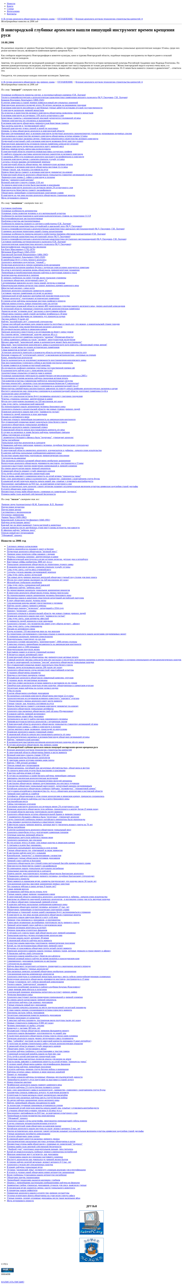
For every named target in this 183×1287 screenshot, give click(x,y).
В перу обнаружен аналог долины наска (26, 600)
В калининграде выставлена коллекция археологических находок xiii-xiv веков (45, 742)
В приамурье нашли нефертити (22, 1190)
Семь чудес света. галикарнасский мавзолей (22, 404)
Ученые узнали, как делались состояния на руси (24, 169)
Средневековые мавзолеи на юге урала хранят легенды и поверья (33, 283)
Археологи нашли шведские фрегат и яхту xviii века (32, 917)
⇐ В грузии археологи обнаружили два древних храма (28, 82)
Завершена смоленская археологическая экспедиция (32, 778)
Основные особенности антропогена (19, 211)
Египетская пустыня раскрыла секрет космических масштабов (37, 1095)
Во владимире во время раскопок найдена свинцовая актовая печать (34, 378)
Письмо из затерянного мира (15, 417)
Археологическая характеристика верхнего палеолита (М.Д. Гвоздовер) (36, 244)
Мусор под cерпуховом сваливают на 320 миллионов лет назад (32, 401)
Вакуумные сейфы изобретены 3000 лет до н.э (29, 562)
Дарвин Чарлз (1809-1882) (14, 517)
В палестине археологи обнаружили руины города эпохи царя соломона (42, 1036)
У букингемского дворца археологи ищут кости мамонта (34, 701)
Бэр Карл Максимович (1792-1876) (18, 249)
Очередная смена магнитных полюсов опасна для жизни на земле (39, 1059)
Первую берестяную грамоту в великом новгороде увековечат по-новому (37, 172)
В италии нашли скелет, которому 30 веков (28, 938)
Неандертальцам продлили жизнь (23, 649)
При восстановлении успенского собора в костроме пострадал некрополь (37, 362)
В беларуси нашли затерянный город (25, 654)
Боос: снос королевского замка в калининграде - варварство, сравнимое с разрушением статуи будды (50, 478)
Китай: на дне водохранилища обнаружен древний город (35, 945)
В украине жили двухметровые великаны (27, 680)
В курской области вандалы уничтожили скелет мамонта (35, 811)
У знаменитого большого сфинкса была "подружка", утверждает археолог (37, 437)
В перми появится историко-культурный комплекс (25, 365)
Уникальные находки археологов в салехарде (23, 442)
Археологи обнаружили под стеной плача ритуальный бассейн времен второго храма (49, 863)
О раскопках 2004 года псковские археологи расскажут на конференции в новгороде (42, 156)
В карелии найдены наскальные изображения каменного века (31, 453)
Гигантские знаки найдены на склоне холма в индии (32, 688)
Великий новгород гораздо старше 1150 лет (22, 182)
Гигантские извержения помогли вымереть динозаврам (34, 1015)
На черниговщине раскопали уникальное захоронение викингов (38, 590)
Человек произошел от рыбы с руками (25, 1025)
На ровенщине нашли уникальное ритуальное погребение (35, 868)
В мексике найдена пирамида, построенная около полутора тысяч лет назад (44, 1020)
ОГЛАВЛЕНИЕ (65, 82)
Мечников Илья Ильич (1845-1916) (18, 252)
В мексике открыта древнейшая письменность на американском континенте (38, 419)
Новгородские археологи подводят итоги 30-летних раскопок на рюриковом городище (43, 105)
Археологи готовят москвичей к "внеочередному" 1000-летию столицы (42, 641)
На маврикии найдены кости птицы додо (27, 891)
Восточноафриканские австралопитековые (22, 218)
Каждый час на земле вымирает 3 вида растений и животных (31, 525)
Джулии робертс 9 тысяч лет (15, 319)
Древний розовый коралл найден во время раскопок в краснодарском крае (43, 958)
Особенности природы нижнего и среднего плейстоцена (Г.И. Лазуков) (36, 223)
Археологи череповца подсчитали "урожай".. (23, 262)
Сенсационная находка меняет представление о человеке (35, 603)
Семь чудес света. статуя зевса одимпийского (29, 569)
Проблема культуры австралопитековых (20, 221)
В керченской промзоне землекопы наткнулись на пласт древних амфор (42, 992)
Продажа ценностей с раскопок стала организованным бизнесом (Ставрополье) (40, 383)
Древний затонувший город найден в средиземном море (34, 925)
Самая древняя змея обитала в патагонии (27, 989)
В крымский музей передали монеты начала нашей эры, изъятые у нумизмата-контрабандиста (47, 481)
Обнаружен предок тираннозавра (23, 1177)
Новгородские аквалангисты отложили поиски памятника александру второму (40, 144)
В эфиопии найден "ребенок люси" (18, 530)
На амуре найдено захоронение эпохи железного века (33, 1100)
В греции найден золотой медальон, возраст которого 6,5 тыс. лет (39, 1162)
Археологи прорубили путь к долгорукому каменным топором (37, 832)
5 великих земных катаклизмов (22, 546)
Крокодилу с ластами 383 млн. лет (23, 1028)
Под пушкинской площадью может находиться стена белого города (34, 422)
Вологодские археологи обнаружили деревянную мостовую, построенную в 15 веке (42, 463)
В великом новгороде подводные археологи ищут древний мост (32, 146)
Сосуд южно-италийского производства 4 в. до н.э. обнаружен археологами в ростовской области (55, 791)
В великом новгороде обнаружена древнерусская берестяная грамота (35, 123)
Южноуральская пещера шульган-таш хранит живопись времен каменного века (40, 285)
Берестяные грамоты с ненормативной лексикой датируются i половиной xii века (41, 118)
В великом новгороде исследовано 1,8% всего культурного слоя (32, 115)
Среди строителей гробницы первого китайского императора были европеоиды (46, 819)
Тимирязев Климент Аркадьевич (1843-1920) (23, 257)
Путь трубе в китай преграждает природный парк (25, 473)
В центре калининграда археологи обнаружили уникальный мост (39, 829)
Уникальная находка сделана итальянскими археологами (34, 935)
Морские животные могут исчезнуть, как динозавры (32, 1154)
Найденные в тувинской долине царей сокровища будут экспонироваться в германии (49, 912)
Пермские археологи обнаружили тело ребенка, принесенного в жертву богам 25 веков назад (52, 809)
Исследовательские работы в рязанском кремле (24, 329)
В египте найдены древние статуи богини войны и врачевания (37, 1069)
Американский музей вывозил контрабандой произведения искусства (35, 296)
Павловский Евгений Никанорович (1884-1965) (24, 254)
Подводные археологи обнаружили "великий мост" (32, 551)
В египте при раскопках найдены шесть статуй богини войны (37, 1097)
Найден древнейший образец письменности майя (31, 1103)
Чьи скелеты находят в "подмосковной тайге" (23, 126)
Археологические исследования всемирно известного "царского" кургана (43, 698)
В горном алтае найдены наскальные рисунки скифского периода (33, 301)
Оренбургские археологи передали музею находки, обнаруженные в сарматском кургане (50, 685)
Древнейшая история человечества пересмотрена (31, 1115)
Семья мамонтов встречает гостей (17, 350)
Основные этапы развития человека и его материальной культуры (33, 213)
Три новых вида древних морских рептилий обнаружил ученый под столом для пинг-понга (52, 577)
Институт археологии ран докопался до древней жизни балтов (37, 1159)
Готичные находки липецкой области (25, 835)
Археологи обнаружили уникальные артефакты (24, 424)
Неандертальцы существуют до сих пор (26, 639)
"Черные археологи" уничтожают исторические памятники (30, 298)
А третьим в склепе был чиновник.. (24, 845)
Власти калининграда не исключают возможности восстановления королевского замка (43, 360)
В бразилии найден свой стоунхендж (25, 953)
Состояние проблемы (11, 208)
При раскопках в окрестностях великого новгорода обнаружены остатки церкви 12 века (44, 136)
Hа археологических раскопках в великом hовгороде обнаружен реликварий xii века (48, 737)
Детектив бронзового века (20, 994)
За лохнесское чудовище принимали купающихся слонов (35, 1105)
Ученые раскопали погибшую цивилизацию (28, 1133)
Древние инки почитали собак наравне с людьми (31, 554)
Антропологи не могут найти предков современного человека (37, 719)
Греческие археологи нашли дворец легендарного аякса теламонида (40, 1038)
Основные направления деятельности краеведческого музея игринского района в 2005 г (44, 375)
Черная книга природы (12, 448)
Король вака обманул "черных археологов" (28, 969)
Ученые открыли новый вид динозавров (26, 1005)
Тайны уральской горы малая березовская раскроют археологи (31, 326)
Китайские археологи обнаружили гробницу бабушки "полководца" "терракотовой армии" (51, 788)
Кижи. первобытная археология (16, 357)
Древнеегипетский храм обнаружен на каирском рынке (34, 1126)
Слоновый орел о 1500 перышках (23, 647)
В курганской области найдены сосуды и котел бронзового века (38, 799)
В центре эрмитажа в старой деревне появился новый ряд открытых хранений (39, 102)
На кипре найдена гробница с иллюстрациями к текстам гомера (38, 1051)
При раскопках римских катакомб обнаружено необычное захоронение (36, 460)
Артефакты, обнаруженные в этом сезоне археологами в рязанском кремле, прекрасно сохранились (55, 796)
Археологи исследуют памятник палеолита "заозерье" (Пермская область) (37, 337)
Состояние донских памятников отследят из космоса (26, 293)
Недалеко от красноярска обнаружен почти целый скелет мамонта (39, 948)
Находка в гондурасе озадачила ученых (26, 675)
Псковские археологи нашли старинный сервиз (24, 427)
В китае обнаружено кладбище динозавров (28, 693)
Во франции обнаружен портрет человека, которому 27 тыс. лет (38, 907)
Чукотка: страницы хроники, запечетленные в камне (27, 399)
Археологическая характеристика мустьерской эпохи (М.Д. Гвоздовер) (35, 236)
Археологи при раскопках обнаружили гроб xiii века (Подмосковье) (40, 711)
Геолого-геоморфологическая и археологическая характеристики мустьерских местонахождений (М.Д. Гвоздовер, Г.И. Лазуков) (63, 239)
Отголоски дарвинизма (12, 514)
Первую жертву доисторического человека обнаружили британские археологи (45, 873)
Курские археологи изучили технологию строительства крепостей (39, 750)
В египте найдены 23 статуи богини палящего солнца (33, 1087)
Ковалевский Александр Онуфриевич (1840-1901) (25, 520)
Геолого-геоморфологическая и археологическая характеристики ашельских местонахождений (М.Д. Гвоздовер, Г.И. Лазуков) (63, 229)
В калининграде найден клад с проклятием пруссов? (27, 370)
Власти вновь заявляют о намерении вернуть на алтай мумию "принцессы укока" (41, 476)
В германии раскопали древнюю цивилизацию (30, 636)
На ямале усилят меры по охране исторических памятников (30, 347)
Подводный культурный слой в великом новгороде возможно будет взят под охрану (42, 141)
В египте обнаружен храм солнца (17, 489)
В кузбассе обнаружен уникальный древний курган (32, 902)
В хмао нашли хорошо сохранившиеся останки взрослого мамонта (39, 1010)
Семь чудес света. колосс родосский (24, 574)
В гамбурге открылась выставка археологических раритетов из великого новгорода (42, 154)
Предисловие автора (11, 509)
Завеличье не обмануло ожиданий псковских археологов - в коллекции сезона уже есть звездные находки (58, 899)
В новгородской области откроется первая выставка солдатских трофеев (36, 151)
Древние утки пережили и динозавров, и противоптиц (33, 920)
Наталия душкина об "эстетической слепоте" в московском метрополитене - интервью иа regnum (48, 355)
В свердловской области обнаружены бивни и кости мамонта (37, 752)
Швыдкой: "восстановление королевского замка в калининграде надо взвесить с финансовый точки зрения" (54, 344)
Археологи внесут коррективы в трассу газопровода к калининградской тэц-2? (39, 386)
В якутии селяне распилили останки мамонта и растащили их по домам (42, 683)
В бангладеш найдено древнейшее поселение (29, 1066)
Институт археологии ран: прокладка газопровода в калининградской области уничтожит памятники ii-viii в (54, 391)
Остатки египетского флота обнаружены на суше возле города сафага (41, 1195)
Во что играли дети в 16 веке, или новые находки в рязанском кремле (41, 842)
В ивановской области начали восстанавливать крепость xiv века (33, 429)
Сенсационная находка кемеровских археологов (30, 974)
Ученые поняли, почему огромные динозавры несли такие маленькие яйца (43, 1198)
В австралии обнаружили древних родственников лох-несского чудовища (43, 783)
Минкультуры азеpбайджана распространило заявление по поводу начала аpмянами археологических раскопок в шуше (59, 388)
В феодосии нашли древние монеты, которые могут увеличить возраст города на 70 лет (50, 824)
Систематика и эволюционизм (16, 512)
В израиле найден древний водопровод (26, 714)
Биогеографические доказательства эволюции (23, 247)
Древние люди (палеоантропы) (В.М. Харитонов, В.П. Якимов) (32, 504)
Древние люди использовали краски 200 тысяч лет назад (34, 667)
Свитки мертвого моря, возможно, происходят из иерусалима (37, 729)
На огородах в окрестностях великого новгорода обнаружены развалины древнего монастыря (47, 113)
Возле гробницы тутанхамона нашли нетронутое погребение (37, 1175)
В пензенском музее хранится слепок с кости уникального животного (41, 1188)
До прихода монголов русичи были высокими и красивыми (30, 185)
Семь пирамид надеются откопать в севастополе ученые (34, 822)
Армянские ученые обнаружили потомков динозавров (33, 858)
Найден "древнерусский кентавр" (17, 180)
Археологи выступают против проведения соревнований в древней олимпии (39, 466)
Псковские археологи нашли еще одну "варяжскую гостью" (30, 411)
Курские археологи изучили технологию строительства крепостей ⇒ (109, 82)
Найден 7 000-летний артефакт (22, 762)
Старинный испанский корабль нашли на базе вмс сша (33, 1054)
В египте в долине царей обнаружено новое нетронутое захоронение (40, 1172)
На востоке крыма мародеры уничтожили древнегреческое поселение (35, 455)
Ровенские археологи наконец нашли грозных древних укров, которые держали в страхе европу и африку (59, 951)
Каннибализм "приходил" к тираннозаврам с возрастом (34, 855)
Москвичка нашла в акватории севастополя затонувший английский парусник (45, 598)
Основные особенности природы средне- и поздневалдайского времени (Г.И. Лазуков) (43, 95)
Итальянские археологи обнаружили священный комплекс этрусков (40, 677)
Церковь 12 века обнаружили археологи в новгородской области (32, 131)
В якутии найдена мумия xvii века (23, 773)
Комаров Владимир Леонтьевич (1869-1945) (22, 100)
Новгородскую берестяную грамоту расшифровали (26, 190)
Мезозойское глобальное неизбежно (24, 582)
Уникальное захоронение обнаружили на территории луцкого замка (40, 564)
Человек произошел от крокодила (23, 1018)
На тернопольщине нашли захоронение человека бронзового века (33, 406)
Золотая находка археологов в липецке (20, 275)
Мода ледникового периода (14, 198)
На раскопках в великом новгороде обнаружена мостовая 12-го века (34, 167)
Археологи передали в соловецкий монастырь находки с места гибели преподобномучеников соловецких (59, 976)
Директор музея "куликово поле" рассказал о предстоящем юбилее (33, 311)
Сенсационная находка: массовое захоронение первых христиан (38, 884)
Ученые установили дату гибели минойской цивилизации (35, 981)
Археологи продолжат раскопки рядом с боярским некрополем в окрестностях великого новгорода (49, 138)
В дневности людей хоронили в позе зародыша (24, 414)
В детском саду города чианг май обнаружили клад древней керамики (41, 933)
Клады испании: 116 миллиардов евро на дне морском (33, 631)
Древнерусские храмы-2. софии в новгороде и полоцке (28, 177)
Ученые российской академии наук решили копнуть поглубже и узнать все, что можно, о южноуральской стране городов (60, 324)
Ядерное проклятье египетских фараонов (27, 930)
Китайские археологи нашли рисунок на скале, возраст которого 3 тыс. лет (43, 1128)
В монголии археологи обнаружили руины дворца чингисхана (37, 592)
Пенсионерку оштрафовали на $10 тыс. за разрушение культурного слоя (36, 484)
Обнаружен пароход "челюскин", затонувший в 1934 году (35, 608)
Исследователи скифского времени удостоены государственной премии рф (38, 368)
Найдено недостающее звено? (15, 522)
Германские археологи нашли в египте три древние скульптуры (38, 1193)
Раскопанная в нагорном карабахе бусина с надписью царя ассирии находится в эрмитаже (45, 267)
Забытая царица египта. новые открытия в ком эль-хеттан (29, 303)
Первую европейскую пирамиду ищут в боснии (30, 549)
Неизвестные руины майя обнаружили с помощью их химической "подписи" (39, 491)
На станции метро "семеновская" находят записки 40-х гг (29, 334)
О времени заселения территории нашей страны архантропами (32, 231)
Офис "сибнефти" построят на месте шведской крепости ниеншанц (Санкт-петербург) (49, 1041)
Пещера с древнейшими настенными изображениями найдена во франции (43, 1182)
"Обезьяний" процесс (11, 535)
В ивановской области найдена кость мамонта (29, 940)
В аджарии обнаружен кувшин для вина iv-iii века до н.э (34, 1110)
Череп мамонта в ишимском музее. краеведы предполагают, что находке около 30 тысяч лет (52, 881)
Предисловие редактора (12, 507)
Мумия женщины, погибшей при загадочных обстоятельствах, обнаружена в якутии (48, 768)
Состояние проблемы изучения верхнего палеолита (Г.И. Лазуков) (33, 241)
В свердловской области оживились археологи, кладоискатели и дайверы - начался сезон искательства (51, 450)
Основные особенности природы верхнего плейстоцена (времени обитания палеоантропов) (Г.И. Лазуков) (53, 234)
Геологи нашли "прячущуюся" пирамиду (27, 984)
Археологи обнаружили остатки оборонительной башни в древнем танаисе (44, 814)
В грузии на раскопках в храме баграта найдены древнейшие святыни (35, 432)
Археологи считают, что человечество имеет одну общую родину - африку (43, 623)
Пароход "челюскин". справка (21, 611)
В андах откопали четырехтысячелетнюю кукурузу (32, 1123)
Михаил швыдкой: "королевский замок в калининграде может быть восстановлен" (41, 342)
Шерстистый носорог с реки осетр (18, 288)
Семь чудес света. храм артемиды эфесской (28, 618)
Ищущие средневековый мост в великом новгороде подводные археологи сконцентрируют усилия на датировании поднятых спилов (66, 133)
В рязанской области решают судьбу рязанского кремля (28, 471)
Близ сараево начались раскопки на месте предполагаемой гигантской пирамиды (46, 1007)
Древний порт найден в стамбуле (23, 793)
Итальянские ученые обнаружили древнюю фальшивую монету (38, 1030)
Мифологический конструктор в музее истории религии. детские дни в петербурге (47, 559)
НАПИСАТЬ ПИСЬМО (12, 1282)
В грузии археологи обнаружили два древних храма (32, 744)
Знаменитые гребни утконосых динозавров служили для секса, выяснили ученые (46, 1185)
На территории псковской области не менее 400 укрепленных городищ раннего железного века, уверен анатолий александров (63, 306)
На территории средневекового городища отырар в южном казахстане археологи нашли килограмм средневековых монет (66, 634)
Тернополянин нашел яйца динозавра (25, 716)
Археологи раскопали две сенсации (24, 840)
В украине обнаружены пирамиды (24, 672)
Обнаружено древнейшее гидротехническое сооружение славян (32, 192)
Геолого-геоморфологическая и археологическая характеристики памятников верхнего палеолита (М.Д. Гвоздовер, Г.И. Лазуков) (64, 97)
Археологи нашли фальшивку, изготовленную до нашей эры (36, 1033)
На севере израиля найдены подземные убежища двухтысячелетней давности (45, 1077)
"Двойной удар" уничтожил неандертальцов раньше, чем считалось (40, 1149)
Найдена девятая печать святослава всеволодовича (26, 149)
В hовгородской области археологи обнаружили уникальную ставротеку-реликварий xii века (46, 174)
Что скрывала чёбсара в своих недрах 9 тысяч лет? (31, 886)
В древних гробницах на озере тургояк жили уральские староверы (33, 277)
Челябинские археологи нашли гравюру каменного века (34, 1084)
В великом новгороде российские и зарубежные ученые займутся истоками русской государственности (52, 107)
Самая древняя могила (18, 889)
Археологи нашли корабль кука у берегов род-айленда (33, 956)
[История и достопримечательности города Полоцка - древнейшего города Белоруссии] (91, 1261)
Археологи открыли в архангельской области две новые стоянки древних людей (40, 409)
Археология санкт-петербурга (15, 393)
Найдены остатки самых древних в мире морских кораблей (36, 1072)
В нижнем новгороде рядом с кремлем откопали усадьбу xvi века (33, 159)
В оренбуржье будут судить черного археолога (23, 259)
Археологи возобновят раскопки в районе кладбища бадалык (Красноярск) (43, 987)
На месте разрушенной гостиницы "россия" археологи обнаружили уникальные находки (50, 662)
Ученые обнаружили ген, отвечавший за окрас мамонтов (35, 850)
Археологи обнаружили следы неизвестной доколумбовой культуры (40, 670)
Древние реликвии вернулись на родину (26, 927)
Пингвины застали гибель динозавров (25, 1012)
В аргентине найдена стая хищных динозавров (30, 1002)
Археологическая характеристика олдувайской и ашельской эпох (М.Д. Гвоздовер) (41, 226)
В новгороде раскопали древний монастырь (22, 110)
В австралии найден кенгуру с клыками (26, 853)
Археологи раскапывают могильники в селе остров (32, 848)
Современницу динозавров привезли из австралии (31, 961)
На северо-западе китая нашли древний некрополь (26, 468)
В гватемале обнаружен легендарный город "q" (24, 280)
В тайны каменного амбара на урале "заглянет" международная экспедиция (38, 339)
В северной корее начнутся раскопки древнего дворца (33, 1139)
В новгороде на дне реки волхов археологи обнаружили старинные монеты (38, 195)
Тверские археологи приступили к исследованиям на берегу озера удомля (37, 332)
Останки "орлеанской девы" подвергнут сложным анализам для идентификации (46, 1170)
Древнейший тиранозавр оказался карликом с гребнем (33, 1180)
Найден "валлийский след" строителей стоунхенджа (26, 321)
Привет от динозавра (17, 1074)
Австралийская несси (17, 801)
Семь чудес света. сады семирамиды (24, 626)
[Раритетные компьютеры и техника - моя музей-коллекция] (91, 1234)
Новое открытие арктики (19, 1082)
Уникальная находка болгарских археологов (28, 757)
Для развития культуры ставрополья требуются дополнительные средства (37, 381)
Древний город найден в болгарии (24, 860)
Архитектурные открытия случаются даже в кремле (26, 373)
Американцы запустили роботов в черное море (30, 837)
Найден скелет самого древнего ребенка (26, 605)
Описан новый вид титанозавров (17, 533)
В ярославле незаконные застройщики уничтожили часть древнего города (43, 922)
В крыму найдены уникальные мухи (25, 1167)
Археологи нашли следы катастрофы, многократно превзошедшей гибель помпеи (47, 1121)
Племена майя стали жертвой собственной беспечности (28, 494)
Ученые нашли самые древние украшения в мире (31, 894)
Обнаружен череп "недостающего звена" (27, 1048)
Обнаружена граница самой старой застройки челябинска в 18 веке (34, 314)
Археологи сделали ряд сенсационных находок (30, 1164)
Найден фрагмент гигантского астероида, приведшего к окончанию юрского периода (48, 966)
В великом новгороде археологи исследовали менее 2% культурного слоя (37, 187)
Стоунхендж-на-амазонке (13, 458)
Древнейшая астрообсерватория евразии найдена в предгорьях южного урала (39, 272)
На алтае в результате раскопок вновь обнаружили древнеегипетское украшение (40, 270)
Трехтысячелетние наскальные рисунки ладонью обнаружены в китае (41, 1141)
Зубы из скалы (14, 690)
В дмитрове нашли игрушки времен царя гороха (30, 760)
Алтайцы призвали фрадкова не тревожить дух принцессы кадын (33, 316)
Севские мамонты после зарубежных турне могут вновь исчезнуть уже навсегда (40, 527)
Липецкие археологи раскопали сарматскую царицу (26, 290)
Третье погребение (10, 440)
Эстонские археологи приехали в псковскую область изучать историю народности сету (44, 352)
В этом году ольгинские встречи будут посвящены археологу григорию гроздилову (42, 396)
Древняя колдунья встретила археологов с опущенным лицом (37, 721)
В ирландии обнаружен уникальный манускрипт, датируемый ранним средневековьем (49, 786)
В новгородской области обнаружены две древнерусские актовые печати (37, 164)
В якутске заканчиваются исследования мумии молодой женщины (39, 781)
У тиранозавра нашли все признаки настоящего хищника (35, 1157)
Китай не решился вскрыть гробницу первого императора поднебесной (42, 1151)
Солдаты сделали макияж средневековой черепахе (25, 162)
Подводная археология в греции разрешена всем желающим (30, 265)
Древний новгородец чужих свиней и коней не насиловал (29, 128)
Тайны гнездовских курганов (15, 435)
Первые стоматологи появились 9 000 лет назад (30, 1023)
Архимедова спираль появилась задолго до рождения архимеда (38, 1092)
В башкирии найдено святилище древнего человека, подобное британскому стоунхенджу (45, 445)
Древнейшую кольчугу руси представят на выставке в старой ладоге (40, 1079)
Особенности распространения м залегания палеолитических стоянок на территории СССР (46, 216)
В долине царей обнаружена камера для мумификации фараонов (38, 1064)
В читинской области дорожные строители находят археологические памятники (40, 308)
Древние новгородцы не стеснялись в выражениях (26, 120)
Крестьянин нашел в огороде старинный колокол (31, 652)
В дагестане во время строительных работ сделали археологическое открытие (45, 1043)
